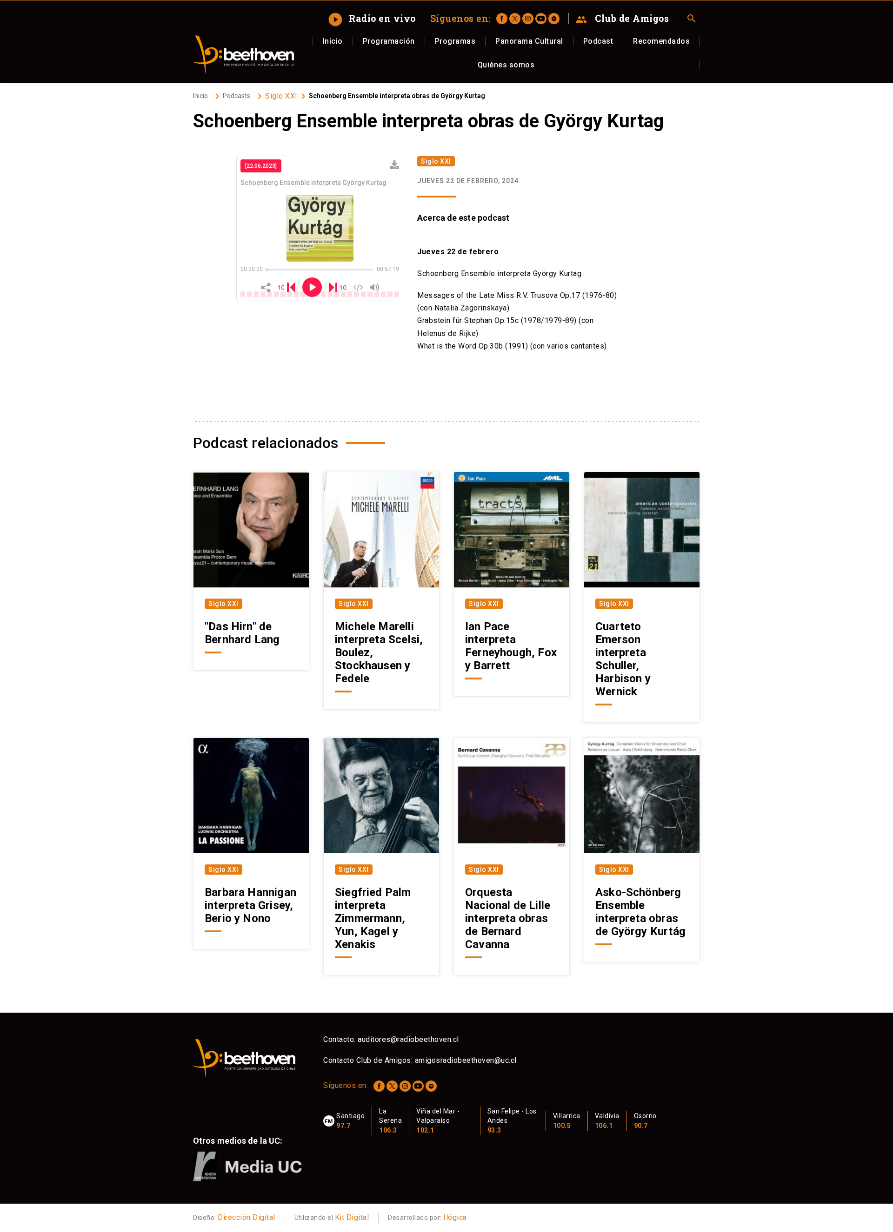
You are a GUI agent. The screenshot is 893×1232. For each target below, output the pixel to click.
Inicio (333, 41)
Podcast (598, 41)
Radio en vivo (373, 18)
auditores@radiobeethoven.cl (408, 1039)
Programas (455, 41)
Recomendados (661, 41)
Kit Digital (352, 1217)
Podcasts (236, 95)
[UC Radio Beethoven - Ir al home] (243, 54)
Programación (389, 41)
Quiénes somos (506, 64)
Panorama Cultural (529, 41)
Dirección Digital (246, 1217)
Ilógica (455, 1217)
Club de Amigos (622, 18)
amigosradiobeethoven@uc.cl (466, 1060)
